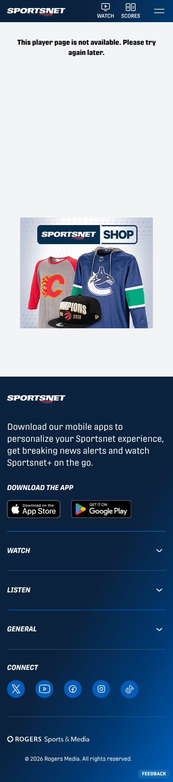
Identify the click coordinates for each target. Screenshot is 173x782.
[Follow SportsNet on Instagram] (101, 688)
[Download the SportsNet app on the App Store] (33, 508)
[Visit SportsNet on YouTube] (44, 688)
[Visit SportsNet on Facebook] (73, 688)
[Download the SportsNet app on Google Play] (101, 508)
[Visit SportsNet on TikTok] (129, 689)
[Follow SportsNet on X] (16, 688)
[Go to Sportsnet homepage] (36, 12)
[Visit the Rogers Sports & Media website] (48, 739)
